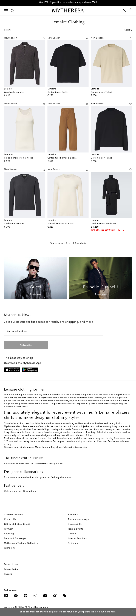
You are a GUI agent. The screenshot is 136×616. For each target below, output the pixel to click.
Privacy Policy (11, 569)
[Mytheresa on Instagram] (35, 595)
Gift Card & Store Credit (17, 524)
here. (113, 612)
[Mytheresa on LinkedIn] (6, 595)
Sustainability (75, 524)
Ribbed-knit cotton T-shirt (60, 224)
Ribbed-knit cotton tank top (18, 158)
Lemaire (33, 438)
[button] (43, 38)
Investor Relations (77, 539)
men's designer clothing (101, 438)
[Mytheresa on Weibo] (55, 595)
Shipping (9, 534)
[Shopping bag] (130, 10)
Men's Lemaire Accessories (72, 447)
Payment (8, 529)
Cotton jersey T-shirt (58, 92)
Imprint (8, 574)
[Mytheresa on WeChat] (65, 595)
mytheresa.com (39, 607)
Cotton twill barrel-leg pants (62, 158)
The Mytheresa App (78, 519)
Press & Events (75, 529)
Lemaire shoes (64, 438)
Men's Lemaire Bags (45, 447)
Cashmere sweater (14, 224)
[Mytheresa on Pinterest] (26, 595)
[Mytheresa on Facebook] (16, 595)
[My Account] (124, 10)
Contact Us (10, 519)
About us (73, 515)
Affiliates (73, 543)
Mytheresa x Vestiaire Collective (21, 543)
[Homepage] (68, 10)
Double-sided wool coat (103, 224)
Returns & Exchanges (15, 539)
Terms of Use (11, 564)
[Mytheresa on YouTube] (45, 595)
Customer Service (13, 515)
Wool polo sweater (14, 92)
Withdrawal (10, 548)
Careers (72, 534)
